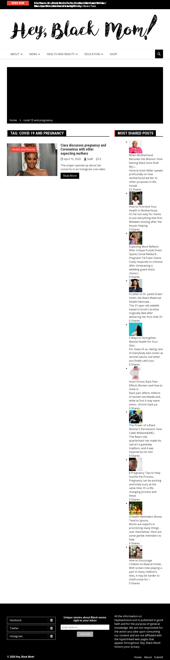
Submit (158, 657)
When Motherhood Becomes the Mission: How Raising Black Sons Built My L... (145, 160)
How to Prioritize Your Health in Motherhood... (143, 208)
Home (138, 657)
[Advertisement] (85, 93)
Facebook (16, 620)
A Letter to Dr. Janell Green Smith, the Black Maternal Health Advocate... (145, 298)
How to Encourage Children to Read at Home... (145, 562)
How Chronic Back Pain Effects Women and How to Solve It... (146, 385)
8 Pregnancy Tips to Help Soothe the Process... (144, 475)
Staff (90, 159)
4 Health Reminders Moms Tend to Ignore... (145, 518)
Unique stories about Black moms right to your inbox (85, 619)
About (15, 54)
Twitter (14, 628)
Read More (70, 175)
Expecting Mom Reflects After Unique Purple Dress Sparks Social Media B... (145, 250)
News (33, 54)
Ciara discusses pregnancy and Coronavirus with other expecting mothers (83, 149)
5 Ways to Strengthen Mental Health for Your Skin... (143, 341)
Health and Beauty (61, 54)
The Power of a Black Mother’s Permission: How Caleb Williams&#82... (145, 429)
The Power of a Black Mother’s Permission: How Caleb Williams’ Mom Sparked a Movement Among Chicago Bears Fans (70, 4)
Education (92, 54)
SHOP (113, 54)
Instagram (16, 636)
